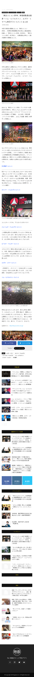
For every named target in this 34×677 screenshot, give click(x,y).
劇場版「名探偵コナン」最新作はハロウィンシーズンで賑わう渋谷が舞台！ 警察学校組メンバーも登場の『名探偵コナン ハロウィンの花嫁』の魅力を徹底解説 (22, 469)
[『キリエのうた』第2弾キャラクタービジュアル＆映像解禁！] (6, 628)
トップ (3, 9)
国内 (23, 12)
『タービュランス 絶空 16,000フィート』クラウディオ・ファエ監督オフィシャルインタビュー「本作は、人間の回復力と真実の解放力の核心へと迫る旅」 (22, 440)
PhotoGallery (10, 9)
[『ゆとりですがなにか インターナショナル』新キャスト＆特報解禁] (6, 636)
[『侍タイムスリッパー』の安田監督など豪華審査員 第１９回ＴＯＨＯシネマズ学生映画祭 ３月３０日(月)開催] (6, 450)
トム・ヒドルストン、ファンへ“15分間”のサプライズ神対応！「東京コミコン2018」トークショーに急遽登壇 (21, 401)
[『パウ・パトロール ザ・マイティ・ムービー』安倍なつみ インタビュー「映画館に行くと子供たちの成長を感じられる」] (6, 566)
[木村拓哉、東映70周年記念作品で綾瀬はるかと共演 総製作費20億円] (6, 516)
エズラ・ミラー (9, 353)
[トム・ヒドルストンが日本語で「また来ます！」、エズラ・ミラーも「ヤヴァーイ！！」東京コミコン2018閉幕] (6, 382)
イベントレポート (12, 12)
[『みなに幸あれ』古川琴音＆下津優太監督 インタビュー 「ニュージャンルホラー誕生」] (6, 558)
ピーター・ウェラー (7, 357)
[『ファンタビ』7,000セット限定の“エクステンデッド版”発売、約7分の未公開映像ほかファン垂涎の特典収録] (6, 374)
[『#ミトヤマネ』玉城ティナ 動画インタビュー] (6, 611)
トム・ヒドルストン (19, 355)
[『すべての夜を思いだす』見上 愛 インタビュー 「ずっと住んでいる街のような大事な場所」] (6, 550)
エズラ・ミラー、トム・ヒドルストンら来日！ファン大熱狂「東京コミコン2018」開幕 (21, 409)
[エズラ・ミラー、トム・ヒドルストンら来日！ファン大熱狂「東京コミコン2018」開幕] (6, 410)
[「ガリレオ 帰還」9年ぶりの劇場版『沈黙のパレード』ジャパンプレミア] (6, 507)
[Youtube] (24, 662)
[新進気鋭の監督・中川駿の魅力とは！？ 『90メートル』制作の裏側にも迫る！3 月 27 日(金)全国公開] (6, 459)
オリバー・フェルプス (20, 353)
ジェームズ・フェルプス (8, 355)
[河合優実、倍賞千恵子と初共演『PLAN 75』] (6, 524)
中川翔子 (15, 357)
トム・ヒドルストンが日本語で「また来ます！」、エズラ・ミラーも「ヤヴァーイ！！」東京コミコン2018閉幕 (21, 382)
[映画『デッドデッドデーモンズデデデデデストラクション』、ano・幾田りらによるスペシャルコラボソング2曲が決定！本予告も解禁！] (6, 592)
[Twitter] (19, 662)
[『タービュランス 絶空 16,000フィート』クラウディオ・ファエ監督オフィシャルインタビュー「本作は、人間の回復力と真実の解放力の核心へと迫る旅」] (6, 439)
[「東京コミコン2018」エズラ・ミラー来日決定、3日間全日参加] (6, 418)
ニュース (19, 12)
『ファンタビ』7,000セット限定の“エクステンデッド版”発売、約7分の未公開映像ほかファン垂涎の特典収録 (21, 374)
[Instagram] (14, 662)
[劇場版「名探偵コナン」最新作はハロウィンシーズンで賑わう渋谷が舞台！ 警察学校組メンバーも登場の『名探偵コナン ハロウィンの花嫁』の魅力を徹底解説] (6, 468)
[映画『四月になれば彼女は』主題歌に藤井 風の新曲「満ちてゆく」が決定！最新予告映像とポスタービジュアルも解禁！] (6, 602)
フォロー (17, 476)
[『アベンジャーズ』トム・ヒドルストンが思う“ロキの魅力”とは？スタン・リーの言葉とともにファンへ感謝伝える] (6, 391)
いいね (6, 476)
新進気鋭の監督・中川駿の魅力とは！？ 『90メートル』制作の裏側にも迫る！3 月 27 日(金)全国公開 (22, 458)
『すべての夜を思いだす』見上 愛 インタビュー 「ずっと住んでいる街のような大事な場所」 (22, 549)
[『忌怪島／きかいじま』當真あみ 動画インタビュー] (6, 619)
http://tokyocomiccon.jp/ (16, 325)
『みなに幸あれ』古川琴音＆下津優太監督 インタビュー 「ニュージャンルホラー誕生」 (22, 557)
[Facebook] (10, 662)
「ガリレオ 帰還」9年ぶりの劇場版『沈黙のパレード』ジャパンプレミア (21, 506)
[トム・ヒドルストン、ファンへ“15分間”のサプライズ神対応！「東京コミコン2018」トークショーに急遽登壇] (6, 401)
